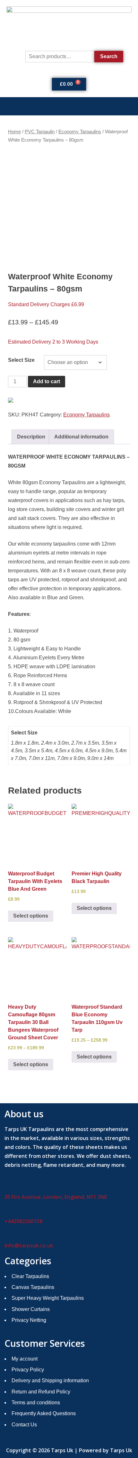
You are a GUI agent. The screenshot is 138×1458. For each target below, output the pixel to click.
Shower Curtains (31, 1309)
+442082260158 (23, 1221)
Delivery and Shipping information (50, 1380)
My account (25, 1358)
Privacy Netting (29, 1320)
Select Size (21, 360)
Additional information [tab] (81, 436)
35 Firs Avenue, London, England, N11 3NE (55, 1196)
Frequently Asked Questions (44, 1413)
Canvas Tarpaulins (33, 1287)
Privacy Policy (28, 1369)
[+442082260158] (7, 1211)
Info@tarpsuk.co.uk (28, 1245)
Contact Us (24, 1424)
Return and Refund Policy (41, 1391)
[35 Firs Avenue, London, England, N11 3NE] (7, 1187)
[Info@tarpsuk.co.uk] (7, 1235)
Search (108, 56)
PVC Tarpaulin (40, 131)
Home (14, 131)
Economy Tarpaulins (79, 131)
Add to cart (46, 381)
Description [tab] (31, 436)
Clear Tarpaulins (30, 1276)
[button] (69, 106)
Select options (30, 916)
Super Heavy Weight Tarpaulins (48, 1298)
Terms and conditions (36, 1402)
